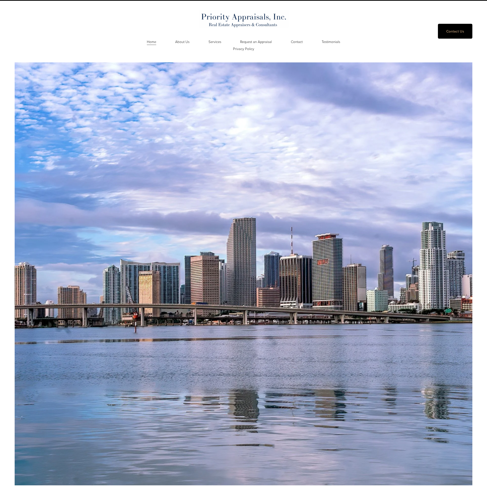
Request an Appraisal (256, 41)
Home (151, 41)
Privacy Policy (243, 48)
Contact (297, 41)
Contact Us (455, 31)
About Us (182, 41)
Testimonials (331, 41)
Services (214, 41)
